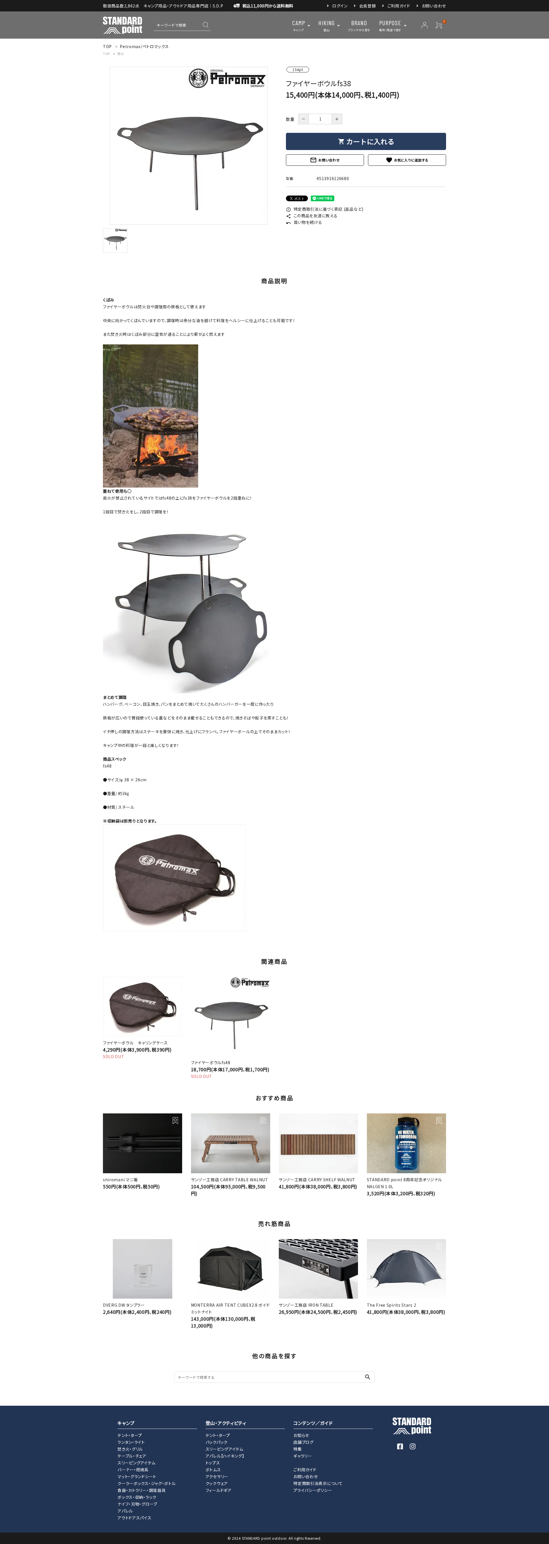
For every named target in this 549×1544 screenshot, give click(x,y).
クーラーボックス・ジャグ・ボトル (147, 1483)
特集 (297, 1449)
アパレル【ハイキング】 (225, 1456)
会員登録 (367, 6)
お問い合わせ (434, 6)
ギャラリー (302, 1456)
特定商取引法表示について (318, 1483)
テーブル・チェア (132, 1456)
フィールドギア (219, 1490)
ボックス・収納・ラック (137, 1497)
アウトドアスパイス (134, 1518)
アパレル (125, 1511)
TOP (106, 53)
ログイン (340, 6)
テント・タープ (130, 1435)
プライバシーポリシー (312, 1490)
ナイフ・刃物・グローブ (137, 1504)
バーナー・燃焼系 (133, 1469)
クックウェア (217, 1483)
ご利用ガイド (398, 6)
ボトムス (213, 1469)
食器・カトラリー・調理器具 (142, 1490)
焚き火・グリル (130, 1449)
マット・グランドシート (137, 1476)
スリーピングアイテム (136, 1463)
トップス (213, 1463)
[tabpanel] (188, 146)
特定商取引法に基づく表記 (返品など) (324, 209)
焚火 (120, 53)
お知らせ (301, 1435)
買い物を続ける (304, 222)
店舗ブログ (303, 1442)
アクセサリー (217, 1476)
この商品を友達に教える (311, 215)
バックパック (217, 1442)
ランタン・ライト (131, 1442)
